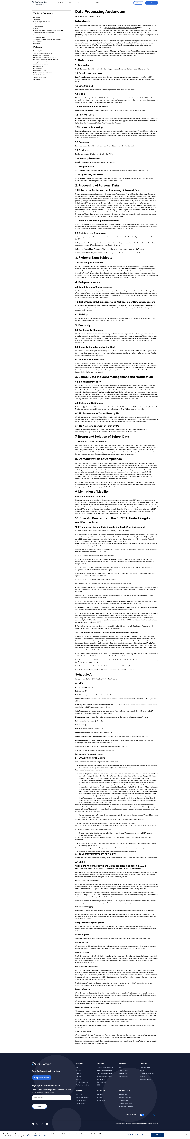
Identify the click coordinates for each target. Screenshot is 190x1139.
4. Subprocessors (38, 26)
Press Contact (101, 1100)
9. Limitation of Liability (39, 37)
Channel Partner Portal (147, 1073)
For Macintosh (101, 1082)
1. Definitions (36, 20)
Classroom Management (104, 1070)
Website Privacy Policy (39, 77)
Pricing (98, 3)
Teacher (78, 1070)
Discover (78, 1079)
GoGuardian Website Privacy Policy (37, 1136)
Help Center (80, 1094)
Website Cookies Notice (40, 75)
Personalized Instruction (104, 1076)
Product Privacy (37, 68)
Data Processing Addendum (41, 55)
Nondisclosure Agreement (40, 64)
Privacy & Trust (123, 1070)
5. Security (36, 28)
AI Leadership (123, 1073)
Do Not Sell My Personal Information (139, 1135)
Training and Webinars (82, 1097)
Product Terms (123, 1100)
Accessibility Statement (126, 1106)
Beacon (78, 1073)
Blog (120, 1067)
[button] (62, 3)
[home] (39, 3)
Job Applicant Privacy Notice (41, 62)
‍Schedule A (36, 43)
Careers (142, 1076)
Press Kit (100, 1097)
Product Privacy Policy (125, 1103)
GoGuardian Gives (145, 1079)
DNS (98, 1085)
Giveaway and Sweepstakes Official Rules (45, 57)
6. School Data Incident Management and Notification (48, 30)
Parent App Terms (38, 66)
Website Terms (37, 79)
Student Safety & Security (105, 1067)
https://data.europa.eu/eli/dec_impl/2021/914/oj (92, 543)
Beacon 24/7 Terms (38, 51)
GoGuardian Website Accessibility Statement (45, 60)
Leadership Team (145, 1067)
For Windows (101, 1079)
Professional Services (82, 1085)
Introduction (36, 17)
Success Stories (123, 1076)
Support (91, 3)
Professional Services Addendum (42, 73)
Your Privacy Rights (151, 1115)
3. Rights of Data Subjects (40, 24)
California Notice (131, 1114)
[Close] (187, 1134)
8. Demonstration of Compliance (42, 35)
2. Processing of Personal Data (41, 22)
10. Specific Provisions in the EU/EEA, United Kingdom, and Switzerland (48, 40)
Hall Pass (78, 1076)
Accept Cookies (157, 1135)
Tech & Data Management (105, 1073)
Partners (142, 1070)
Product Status (80, 1103)
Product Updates (81, 1100)
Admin (78, 1067)
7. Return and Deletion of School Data (43, 33)
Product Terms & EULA (39, 70)
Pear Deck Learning (82, 1082)
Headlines (100, 1094)
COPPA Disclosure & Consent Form (43, 53)
